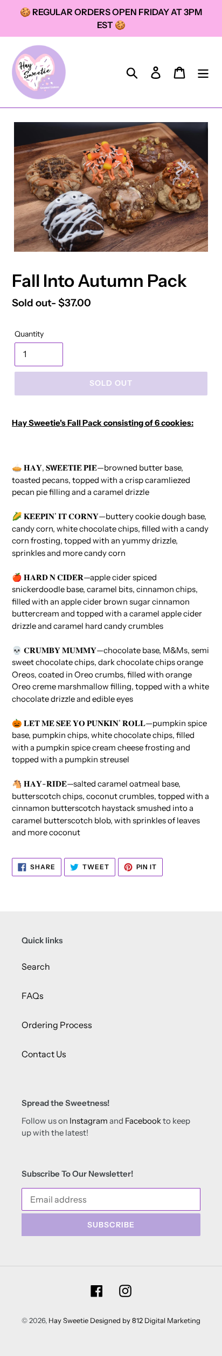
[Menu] (203, 72)
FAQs (33, 995)
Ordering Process (57, 1024)
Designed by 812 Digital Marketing (145, 1320)
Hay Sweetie (68, 1320)
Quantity (29, 334)
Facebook (143, 1121)
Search (36, 966)
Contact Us (44, 1054)
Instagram (89, 1121)
